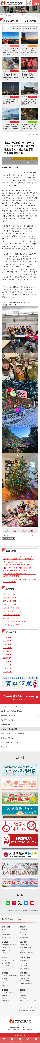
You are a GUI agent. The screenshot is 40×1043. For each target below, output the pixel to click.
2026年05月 (7, 647)
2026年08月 (7, 637)
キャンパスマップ (7, 968)
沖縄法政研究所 (25, 978)
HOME (36, 1041)
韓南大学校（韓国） (10, 597)
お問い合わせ (12, 1041)
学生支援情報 (6, 963)
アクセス (4, 1041)
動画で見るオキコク (8, 950)
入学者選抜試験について (9, 945)
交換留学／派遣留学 (8, 715)
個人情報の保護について (12, 911)
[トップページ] (16, 3)
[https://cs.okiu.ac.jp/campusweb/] (29, 3)
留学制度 (5, 973)
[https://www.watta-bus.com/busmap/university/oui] (20, 840)
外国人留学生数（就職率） (10, 742)
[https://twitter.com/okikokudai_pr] (20, 903)
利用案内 (23, 995)
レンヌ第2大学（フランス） (13, 611)
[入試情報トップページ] (20, 812)
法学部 (4, 929)
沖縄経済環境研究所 (26, 983)
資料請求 (20, 1041)
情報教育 (23, 950)
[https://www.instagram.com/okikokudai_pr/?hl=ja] (14, 903)
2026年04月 (7, 651)
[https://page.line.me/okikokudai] (8, 903)
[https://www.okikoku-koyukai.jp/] (20, 854)
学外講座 (4, 998)
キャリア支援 (25, 957)
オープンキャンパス (8, 947)
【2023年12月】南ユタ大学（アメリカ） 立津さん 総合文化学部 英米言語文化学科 (12, 530)
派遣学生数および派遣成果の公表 (12, 733)
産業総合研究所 (25, 981)
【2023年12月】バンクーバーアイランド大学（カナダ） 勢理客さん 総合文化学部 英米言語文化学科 (29, 530)
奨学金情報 (5, 965)
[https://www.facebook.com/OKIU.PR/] (26, 903)
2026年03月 (7, 654)
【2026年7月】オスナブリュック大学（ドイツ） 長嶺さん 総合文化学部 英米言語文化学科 (20, 557)
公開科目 (4, 995)
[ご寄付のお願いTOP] (20, 869)
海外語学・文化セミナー (9, 720)
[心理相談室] (20, 798)
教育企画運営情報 (25, 947)
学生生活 (5, 957)
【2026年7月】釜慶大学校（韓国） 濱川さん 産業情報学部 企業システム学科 (19, 569)
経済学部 (4, 932)
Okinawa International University (26, 1010)
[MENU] (36, 3)
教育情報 (23, 942)
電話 (28, 1041)
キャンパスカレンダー (8, 960)
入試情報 (23, 935)
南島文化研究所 (25, 975)
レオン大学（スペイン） (11, 614)
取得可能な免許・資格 (27, 953)
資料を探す (23, 998)
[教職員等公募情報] (20, 883)
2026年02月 (7, 658)
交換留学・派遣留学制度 (9, 975)
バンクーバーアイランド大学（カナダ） (17, 621)
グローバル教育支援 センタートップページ (18, 698)
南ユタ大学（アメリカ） (11, 618)
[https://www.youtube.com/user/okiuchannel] (32, 903)
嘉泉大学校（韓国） (10, 601)
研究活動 (23, 973)
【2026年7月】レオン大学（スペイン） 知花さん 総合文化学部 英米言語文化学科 (19, 563)
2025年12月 (7, 665)
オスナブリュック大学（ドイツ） (15, 625)
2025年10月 (7, 671)
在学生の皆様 (24, 960)
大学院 (22, 926)
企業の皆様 (23, 965)
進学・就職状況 (25, 968)
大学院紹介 (23, 929)
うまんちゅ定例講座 (8, 993)
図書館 (22, 990)
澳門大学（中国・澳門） (11, 608)
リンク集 (4, 747)
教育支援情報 (24, 937)
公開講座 (5, 990)
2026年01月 (7, 661)
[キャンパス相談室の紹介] (20, 770)
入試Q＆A (5, 953)
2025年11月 (7, 668)
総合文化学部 (6, 937)
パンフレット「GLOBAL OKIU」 (12, 706)
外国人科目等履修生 (8, 738)
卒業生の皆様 (24, 963)
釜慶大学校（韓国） (10, 604)
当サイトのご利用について (30, 911)
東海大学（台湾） (9, 594)
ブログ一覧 (34, 134)
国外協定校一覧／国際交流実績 (12, 711)
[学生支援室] (20, 784)
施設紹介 (23, 993)
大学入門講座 (6, 1001)
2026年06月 (7, 644)
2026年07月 (7, 641)
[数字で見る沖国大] (20, 826)
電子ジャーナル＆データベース (29, 1001)
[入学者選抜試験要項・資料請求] (20, 682)
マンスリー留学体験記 (9, 729)
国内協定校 (5, 985)
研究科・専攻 (24, 932)
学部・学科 (6, 926)
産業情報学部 (6, 935)
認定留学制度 (5, 724)
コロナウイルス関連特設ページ (26, 1007)
